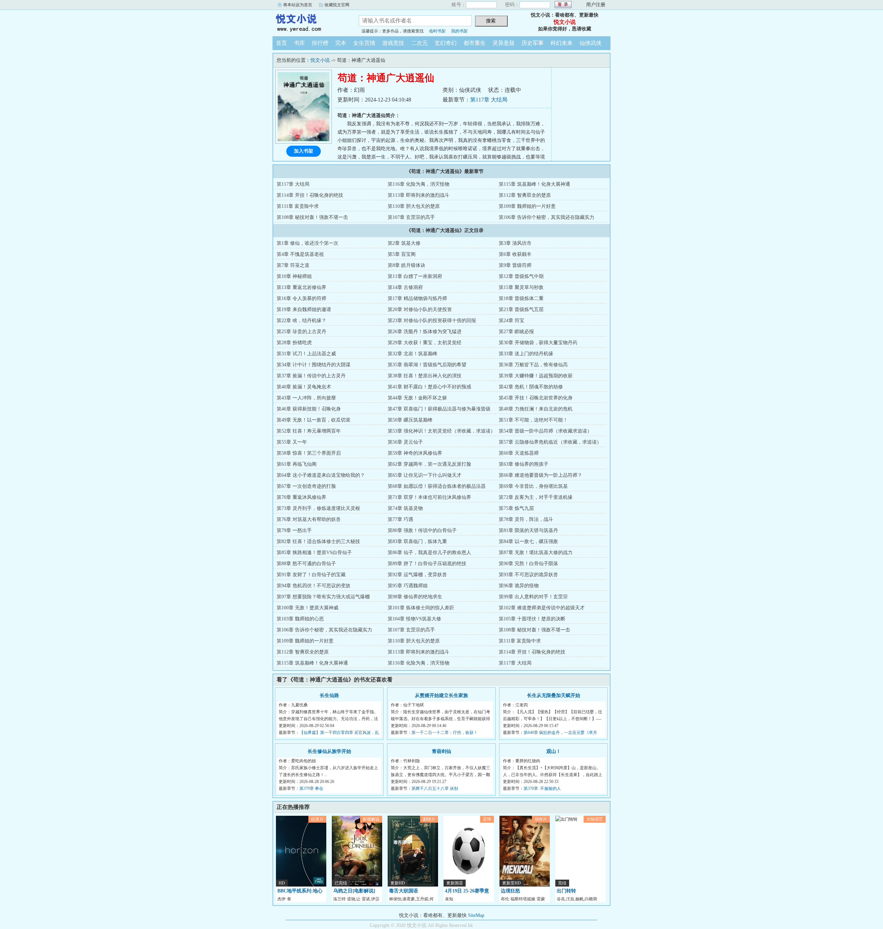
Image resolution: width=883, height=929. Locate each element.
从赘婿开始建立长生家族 (441, 695)
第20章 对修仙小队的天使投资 (420, 309)
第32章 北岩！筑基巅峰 (412, 353)
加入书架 (303, 151)
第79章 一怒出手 (294, 530)
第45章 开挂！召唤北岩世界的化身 (536, 397)
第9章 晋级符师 (515, 265)
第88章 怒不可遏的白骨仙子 (306, 563)
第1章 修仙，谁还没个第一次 (307, 243)
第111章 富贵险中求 (298, 206)
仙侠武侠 (590, 43)
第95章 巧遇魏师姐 (408, 585)
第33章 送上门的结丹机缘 (526, 353)
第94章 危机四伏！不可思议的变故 (313, 585)
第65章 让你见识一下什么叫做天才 (425, 475)
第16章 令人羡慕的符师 (301, 298)
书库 (299, 43)
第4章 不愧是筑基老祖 (300, 254)
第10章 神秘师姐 (294, 276)
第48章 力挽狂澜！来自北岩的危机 (536, 409)
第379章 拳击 (311, 788)
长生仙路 (329, 695)
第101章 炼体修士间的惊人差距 (421, 607)
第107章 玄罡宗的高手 (411, 217)
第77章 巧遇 (400, 519)
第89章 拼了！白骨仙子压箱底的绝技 (427, 563)
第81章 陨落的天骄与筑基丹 (528, 530)
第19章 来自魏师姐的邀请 (304, 309)
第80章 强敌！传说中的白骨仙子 (422, 530)
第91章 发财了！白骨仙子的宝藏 (311, 574)
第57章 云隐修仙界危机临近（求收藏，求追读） (550, 442)
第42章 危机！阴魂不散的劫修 (531, 386)
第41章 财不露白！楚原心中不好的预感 (429, 386)
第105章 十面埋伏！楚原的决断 (532, 618)
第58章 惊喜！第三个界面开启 (309, 453)
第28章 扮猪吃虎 (294, 342)
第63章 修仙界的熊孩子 (523, 464)
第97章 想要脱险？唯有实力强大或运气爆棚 (323, 596)
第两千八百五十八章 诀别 (434, 788)
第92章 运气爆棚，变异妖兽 (417, 574)
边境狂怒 (510, 890)
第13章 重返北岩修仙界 (301, 287)
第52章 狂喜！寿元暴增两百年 (309, 431)
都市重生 (475, 43)
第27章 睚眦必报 (516, 331)
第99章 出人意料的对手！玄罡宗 (533, 596)
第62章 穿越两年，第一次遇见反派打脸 (429, 464)
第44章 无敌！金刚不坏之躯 (417, 397)
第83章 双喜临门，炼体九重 (417, 541)
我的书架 (459, 31)
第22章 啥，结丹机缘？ (301, 320)
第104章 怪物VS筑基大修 (414, 618)
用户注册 (595, 4)
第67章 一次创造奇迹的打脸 (306, 486)
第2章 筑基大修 (404, 243)
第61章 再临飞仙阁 (297, 464)
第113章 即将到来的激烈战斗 (418, 195)
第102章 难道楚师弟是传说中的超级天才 (542, 607)
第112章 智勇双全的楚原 (525, 195)
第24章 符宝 (511, 320)
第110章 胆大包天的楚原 (414, 206)
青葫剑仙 (441, 751)
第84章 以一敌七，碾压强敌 (528, 541)
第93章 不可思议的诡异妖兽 (528, 574)
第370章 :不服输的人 (542, 788)
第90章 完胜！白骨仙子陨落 (528, 563)
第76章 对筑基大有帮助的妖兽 (309, 519)
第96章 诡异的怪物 (519, 585)
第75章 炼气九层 (516, 508)
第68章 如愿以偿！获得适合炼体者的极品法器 (437, 486)
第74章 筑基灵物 (405, 508)
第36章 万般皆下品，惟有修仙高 (533, 364)
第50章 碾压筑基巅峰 (410, 420)
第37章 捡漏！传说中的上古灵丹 (311, 375)
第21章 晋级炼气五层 (521, 309)
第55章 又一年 (292, 442)
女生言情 (364, 43)
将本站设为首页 (297, 4)
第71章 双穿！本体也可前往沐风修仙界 (429, 497)
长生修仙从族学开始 (329, 751)
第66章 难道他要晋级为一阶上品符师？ (540, 475)
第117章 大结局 (488, 100)
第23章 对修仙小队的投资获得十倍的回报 (432, 320)
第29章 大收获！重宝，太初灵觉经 (425, 342)
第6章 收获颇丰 (515, 254)
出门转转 (566, 890)
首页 (281, 43)
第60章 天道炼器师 (519, 453)
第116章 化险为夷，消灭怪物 (418, 184)
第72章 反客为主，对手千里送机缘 (536, 497)
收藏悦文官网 (337, 4)
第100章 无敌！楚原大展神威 (307, 607)
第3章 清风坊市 (515, 243)
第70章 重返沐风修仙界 (301, 497)
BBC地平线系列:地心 (300, 890)
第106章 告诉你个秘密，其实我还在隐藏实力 (546, 217)
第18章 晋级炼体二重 (521, 298)
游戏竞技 (393, 43)
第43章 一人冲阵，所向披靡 (306, 397)
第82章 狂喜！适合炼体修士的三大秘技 (318, 541)
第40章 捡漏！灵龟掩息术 (304, 386)
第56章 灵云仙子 (405, 442)
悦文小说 (310, 22)
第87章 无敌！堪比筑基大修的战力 (536, 552)
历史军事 (533, 43)
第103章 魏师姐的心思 (300, 618)
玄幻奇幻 (446, 43)
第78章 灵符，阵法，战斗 (526, 519)
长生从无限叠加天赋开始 (553, 695)
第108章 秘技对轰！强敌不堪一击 (312, 217)
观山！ (553, 751)
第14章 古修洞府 (405, 287)
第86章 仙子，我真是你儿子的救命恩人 (429, 552)
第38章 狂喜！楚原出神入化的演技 (425, 375)
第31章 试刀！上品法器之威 (306, 353)
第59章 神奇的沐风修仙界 (415, 453)
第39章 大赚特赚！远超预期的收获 (536, 375)
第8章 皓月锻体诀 (406, 265)
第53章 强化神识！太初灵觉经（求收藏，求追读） (441, 431)
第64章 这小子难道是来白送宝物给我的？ (321, 475)
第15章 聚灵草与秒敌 (521, 287)
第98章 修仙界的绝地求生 (415, 596)
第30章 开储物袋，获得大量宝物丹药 (538, 342)
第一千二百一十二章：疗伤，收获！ (444, 732)
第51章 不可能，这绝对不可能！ (533, 420)
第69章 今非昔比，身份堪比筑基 (533, 486)
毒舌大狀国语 (403, 890)
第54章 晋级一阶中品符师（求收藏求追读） (545, 431)
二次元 (419, 43)
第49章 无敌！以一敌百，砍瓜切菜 (313, 420)
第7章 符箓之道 (293, 265)
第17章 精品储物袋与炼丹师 (417, 298)
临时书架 (437, 31)
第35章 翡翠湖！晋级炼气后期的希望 (427, 364)
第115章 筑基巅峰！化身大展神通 (534, 184)
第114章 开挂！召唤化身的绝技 (310, 195)
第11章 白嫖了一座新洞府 (415, 276)
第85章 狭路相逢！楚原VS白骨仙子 (314, 552)
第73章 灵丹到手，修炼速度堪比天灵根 (318, 508)
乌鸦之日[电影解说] (354, 890)
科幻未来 (561, 43)
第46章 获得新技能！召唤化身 (309, 409)
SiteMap (476, 915)
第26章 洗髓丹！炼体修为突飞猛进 (425, 331)
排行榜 (320, 43)
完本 (340, 43)
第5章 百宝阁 (402, 254)
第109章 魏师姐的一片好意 (527, 206)
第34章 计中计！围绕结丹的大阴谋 (313, 364)
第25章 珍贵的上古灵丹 (301, 331)
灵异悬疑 (504, 43)
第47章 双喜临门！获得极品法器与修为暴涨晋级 (439, 409)
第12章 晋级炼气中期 (521, 276)
